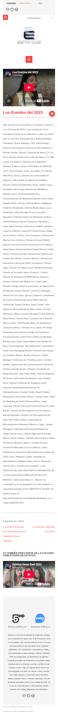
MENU (5, 17)
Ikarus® (29, 706)
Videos (11, 117)
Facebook (17, 10)
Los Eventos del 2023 (23, 112)
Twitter (12, 10)
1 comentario (39, 117)
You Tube (8, 10)
